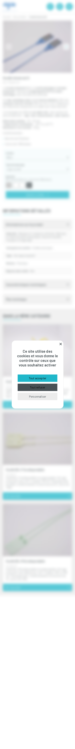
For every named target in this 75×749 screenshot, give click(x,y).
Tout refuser (37, 387)
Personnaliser (37, 396)
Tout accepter (37, 378)
